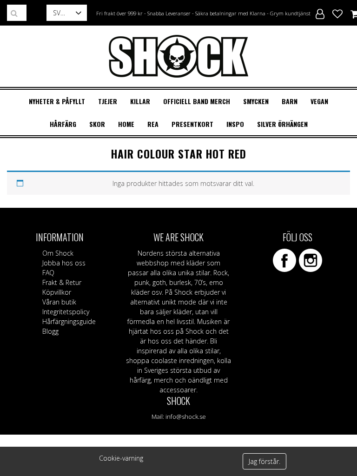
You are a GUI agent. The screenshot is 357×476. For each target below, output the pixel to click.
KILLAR (140, 101)
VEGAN (319, 101)
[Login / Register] (320, 13)
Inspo (235, 124)
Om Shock (57, 253)
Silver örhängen (282, 124)
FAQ (48, 272)
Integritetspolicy (65, 311)
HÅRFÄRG (63, 124)
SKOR (97, 124)
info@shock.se (185, 416)
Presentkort (192, 124)
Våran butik (59, 302)
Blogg (50, 331)
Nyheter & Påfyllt (57, 101)
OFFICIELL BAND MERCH (196, 101)
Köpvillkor (56, 292)
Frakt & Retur (61, 282)
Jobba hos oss (64, 262)
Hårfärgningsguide (69, 321)
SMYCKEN (256, 101)
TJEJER (107, 101)
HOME (126, 124)
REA (153, 124)
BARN (290, 101)
